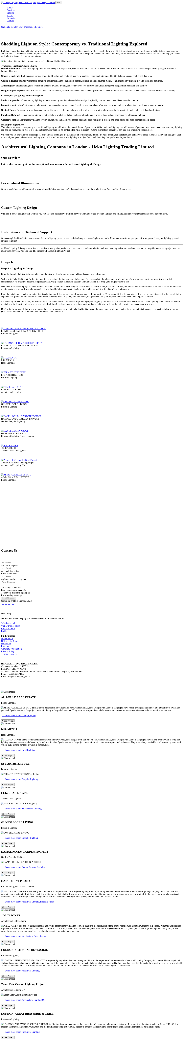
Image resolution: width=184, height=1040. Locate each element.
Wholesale (6, 643)
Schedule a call (8, 623)
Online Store (7, 638)
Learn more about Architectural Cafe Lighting (24, 936)
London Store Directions (22, 27)
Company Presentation (11, 649)
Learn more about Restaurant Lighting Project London (28, 901)
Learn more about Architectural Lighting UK (24, 1000)
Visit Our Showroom (10, 626)
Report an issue (8, 628)
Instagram (5, 646)
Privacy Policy (7, 651)
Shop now (38, 27)
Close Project (8, 721)
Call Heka (5, 27)
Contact (10, 20)
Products (11, 18)
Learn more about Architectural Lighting (22, 808)
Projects (10, 13)
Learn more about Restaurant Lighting (21, 970)
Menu (58, 3)
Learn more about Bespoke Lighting (20, 779)
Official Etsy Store (9, 641)
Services (11, 10)
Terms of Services (9, 654)
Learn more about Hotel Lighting (18, 750)
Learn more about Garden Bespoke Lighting (23, 867)
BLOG (10, 15)
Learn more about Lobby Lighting (19, 715)
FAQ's (4, 631)
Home (10, 7)
